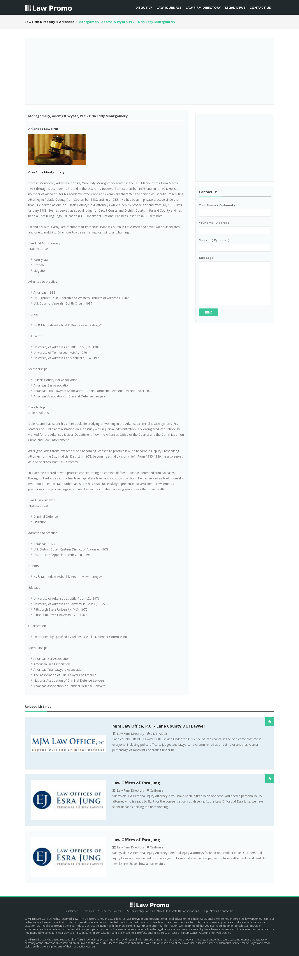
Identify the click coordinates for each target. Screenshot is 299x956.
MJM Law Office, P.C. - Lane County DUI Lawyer (158, 726)
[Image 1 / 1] (106, 149)
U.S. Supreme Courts (108, 911)
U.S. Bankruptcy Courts (139, 911)
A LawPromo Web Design (214, 933)
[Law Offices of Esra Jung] (68, 800)
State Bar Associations (185, 911)
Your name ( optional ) (217, 205)
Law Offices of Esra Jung (136, 782)
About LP (144, 7)
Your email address (214, 223)
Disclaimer (71, 911)
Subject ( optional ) (214, 240)
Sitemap (87, 911)
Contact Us (260, 7)
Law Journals (169, 7)
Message (206, 258)
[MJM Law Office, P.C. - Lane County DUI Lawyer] (68, 743)
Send (208, 312)
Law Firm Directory (203, 7)
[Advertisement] (149, 69)
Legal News (235, 7)
